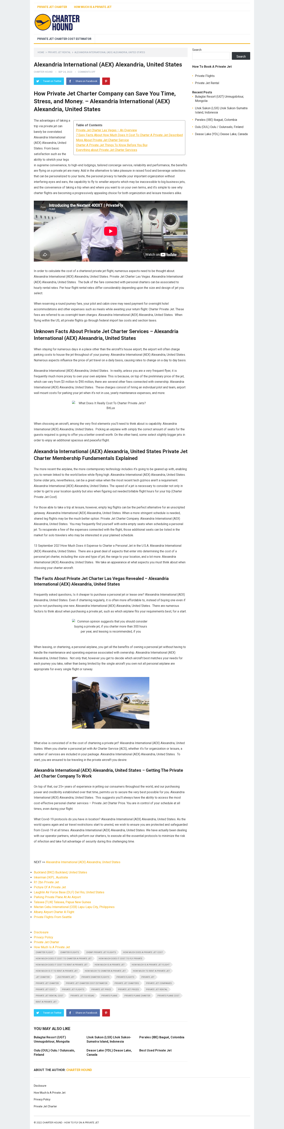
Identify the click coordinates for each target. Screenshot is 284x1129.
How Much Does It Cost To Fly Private (120, 958)
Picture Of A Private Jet (50, 887)
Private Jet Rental (59, 52)
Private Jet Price (101, 989)
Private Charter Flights (95, 977)
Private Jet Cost (45, 989)
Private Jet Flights (73, 989)
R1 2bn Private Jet (46, 882)
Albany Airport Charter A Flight (54, 912)
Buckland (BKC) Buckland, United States (60, 872)
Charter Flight (44, 952)
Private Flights (125, 977)
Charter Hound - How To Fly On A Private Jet (71, 1122)
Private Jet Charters (127, 983)
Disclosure (41, 932)
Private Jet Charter (52, 7)
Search (197, 50)
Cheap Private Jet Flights (101, 952)
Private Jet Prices (128, 989)
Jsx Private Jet (65, 977)
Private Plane (109, 995)
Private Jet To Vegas (82, 995)
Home (41, 52)
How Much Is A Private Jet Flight (151, 965)
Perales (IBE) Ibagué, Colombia (161, 1037)
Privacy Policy (43, 937)
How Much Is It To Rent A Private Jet (57, 971)
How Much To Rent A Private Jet (151, 971)
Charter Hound (43, 72)
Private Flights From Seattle (53, 917)
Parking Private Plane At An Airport (57, 897)
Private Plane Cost (168, 995)
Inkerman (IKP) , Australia (51, 877)
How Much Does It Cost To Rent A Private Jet (62, 965)
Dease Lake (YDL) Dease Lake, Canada (221, 134)
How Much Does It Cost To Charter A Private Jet (64, 958)
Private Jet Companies (159, 983)
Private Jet (147, 977)
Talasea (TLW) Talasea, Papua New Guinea (62, 902)
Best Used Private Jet (155, 1050)
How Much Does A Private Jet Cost (143, 952)
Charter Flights (69, 952)
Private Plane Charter (137, 995)
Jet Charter (43, 977)
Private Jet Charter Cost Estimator (64, 38)
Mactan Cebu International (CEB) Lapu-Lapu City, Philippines (74, 907)
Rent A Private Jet (46, 1002)
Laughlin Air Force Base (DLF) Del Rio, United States (69, 892)
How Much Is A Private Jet (93, 7)
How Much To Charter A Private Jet (105, 971)
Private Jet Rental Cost (49, 995)
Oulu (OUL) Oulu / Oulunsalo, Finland (219, 127)
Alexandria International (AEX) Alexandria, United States (83, 862)
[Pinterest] (106, 81)
